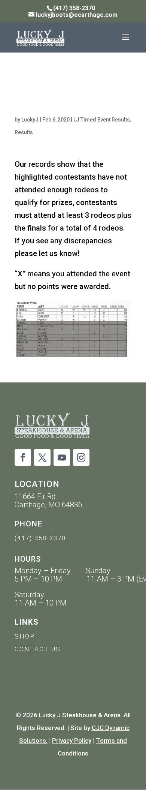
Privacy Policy (71, 740)
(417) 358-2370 (40, 538)
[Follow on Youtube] (62, 457)
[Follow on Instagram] (81, 457)
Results (24, 132)
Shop (25, 636)
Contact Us (38, 649)
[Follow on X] (42, 457)
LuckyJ (30, 120)
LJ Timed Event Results (101, 120)
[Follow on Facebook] (23, 457)
